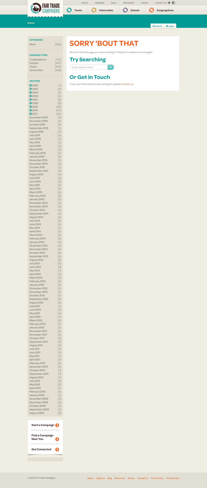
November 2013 (38, 249)
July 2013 (34, 263)
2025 (35, 85)
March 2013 (35, 277)
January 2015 (36, 199)
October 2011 (36, 338)
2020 (35, 103)
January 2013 (36, 284)
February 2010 (37, 391)
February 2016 (37, 153)
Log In (171, 26)
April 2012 (35, 317)
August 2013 (36, 260)
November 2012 (38, 292)
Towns (78, 10)
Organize (99, 2)
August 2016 (36, 131)
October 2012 (37, 295)
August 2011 (36, 345)
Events (144, 2)
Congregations (165, 10)
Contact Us (161, 2)
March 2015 (35, 192)
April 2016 (35, 146)
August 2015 (36, 174)
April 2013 (35, 274)
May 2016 (34, 142)
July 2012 (34, 306)
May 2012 (34, 313)
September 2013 (38, 256)
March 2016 (35, 149)
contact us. (127, 84)
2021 (35, 99)
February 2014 (37, 238)
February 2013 (37, 281)
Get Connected (41, 449)
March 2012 (35, 320)
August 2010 (36, 377)
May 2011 (34, 356)
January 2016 (36, 156)
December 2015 (38, 160)
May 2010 (34, 384)
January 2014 (36, 242)
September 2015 (38, 171)
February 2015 (37, 195)
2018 (35, 110)
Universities (106, 10)
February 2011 (37, 363)
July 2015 (34, 178)
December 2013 (38, 245)
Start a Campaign (43, 425)
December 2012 (38, 288)
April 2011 (34, 359)
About (85, 2)
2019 (35, 106)
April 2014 (35, 231)
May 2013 (34, 270)
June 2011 (34, 352)
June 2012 (35, 309)
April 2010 (35, 388)
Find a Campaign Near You (42, 437)
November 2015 (38, 163)
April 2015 (35, 188)
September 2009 (39, 409)
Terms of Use (157, 478)
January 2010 (36, 395)
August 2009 (36, 413)
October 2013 (37, 252)
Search (158, 26)
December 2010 (38, 366)
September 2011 (38, 341)
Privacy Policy (173, 478)
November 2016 (38, 121)
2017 (35, 114)
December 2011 (38, 331)
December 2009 (38, 398)
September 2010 (39, 374)
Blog (113, 2)
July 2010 (34, 381)
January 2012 (36, 327)
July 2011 (34, 349)
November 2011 (38, 334)
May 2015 (34, 185)
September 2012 (38, 299)
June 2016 (35, 138)
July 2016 (34, 135)
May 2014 (34, 228)
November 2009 (38, 402)
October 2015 (37, 167)
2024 (35, 89)
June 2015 (35, 181)
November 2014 (38, 206)
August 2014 (36, 217)
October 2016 (37, 124)
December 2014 (38, 203)
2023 (35, 92)
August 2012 (36, 302)
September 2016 (38, 128)
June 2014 (35, 224)
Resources (128, 2)
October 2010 (37, 370)
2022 (35, 96)
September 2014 (39, 213)
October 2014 (37, 210)
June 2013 (35, 267)
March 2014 (36, 235)
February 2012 (37, 324)
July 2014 (34, 220)
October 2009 (37, 406)
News (32, 44)
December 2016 (38, 117)
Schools (135, 10)
